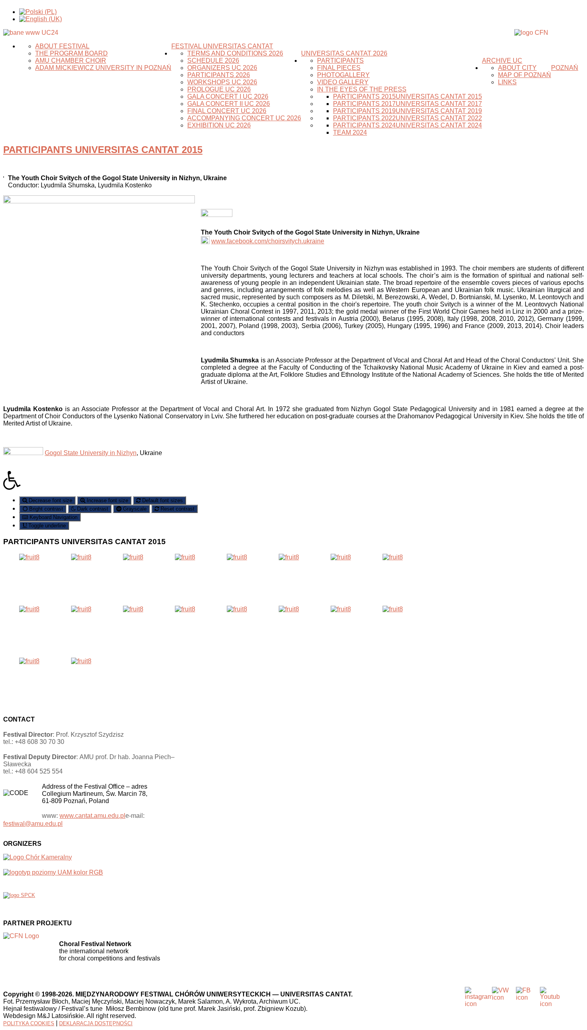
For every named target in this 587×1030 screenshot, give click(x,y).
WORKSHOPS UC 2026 (222, 82)
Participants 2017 (364, 103)
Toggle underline (46, 526)
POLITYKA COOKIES (28, 1023)
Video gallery (343, 82)
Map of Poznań (524, 75)
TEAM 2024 (350, 132)
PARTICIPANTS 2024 (364, 125)
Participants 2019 (364, 110)
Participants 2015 (364, 96)
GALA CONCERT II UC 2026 (228, 103)
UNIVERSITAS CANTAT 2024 (439, 125)
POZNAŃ (564, 67)
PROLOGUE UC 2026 (219, 89)
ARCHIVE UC (502, 60)
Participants (340, 60)
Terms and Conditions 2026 (235, 53)
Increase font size (106, 500)
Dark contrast (91, 509)
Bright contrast (45, 509)
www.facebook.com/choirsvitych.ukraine (267, 241)
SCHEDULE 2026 (213, 60)
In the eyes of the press (362, 89)
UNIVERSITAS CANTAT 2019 (439, 110)
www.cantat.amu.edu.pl (92, 815)
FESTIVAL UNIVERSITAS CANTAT (222, 46)
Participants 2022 (364, 118)
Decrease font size (49, 500)
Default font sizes (162, 500)
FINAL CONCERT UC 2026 (226, 110)
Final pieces (339, 67)
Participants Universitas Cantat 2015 (102, 149)
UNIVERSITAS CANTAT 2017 (439, 103)
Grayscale (134, 509)
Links (507, 82)
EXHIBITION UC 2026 (219, 125)
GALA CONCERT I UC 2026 (227, 96)
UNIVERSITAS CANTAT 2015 (439, 96)
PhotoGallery (343, 75)
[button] (293, 480)
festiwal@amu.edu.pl (33, 823)
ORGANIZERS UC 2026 (222, 67)
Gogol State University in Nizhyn (91, 452)
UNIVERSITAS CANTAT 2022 (439, 118)
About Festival (62, 46)
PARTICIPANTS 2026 (218, 75)
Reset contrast (176, 509)
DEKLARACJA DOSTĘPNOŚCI (96, 1023)
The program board (71, 53)
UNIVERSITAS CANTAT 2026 (344, 53)
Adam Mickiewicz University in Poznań (103, 67)
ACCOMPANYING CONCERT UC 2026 (244, 118)
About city (517, 67)
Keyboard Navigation (52, 517)
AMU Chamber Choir (70, 60)
